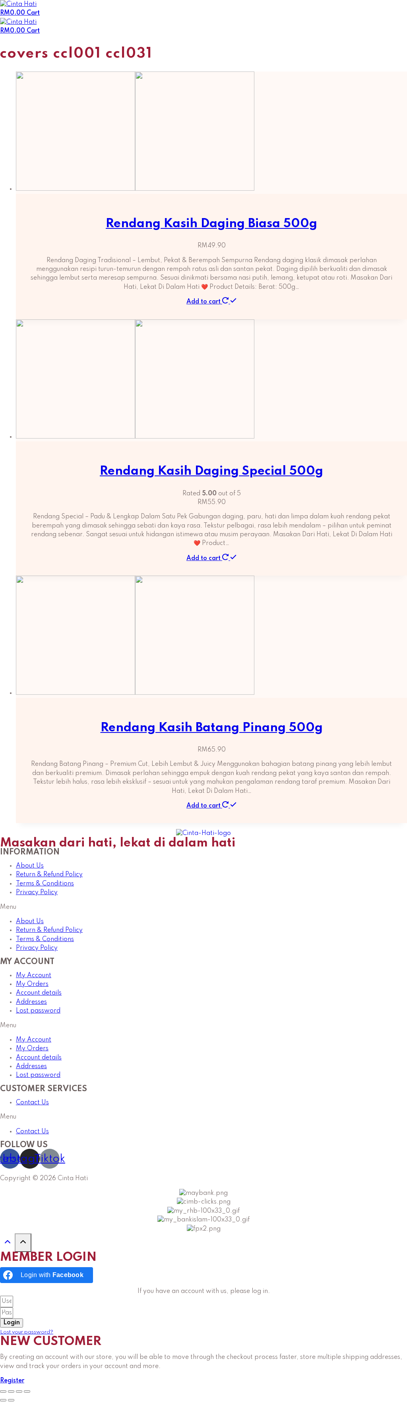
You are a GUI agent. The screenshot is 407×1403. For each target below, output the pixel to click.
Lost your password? (26, 1332)
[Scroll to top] (7, 1244)
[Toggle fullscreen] (19, 1391)
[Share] (11, 1391)
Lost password (38, 1011)
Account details (39, 993)
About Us (30, 866)
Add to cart (204, 302)
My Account (33, 975)
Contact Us (32, 1103)
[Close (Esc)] (3, 1391)
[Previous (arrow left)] (3, 1400)
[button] (203, 907)
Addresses (31, 1002)
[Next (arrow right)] (11, 1400)
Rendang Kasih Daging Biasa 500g (211, 224)
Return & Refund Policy (49, 875)
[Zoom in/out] (27, 1391)
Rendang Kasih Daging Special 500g (211, 471)
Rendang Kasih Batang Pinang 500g (212, 728)
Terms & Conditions (45, 884)
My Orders (32, 984)
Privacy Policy (37, 892)
